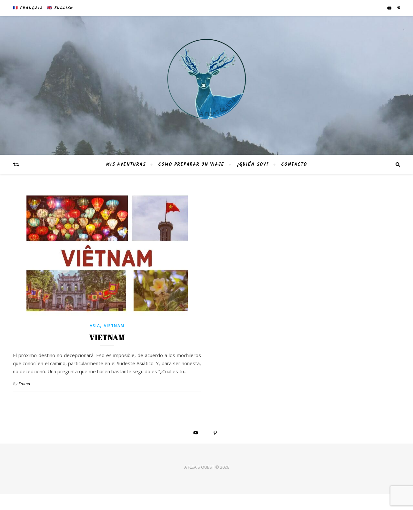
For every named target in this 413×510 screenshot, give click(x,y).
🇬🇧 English (60, 8)
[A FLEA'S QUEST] (206, 85)
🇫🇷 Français (28, 8)
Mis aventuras (126, 164)
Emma (24, 383)
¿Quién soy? (253, 164)
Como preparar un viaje (191, 164)
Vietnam (114, 325)
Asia (95, 325)
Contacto (294, 164)
